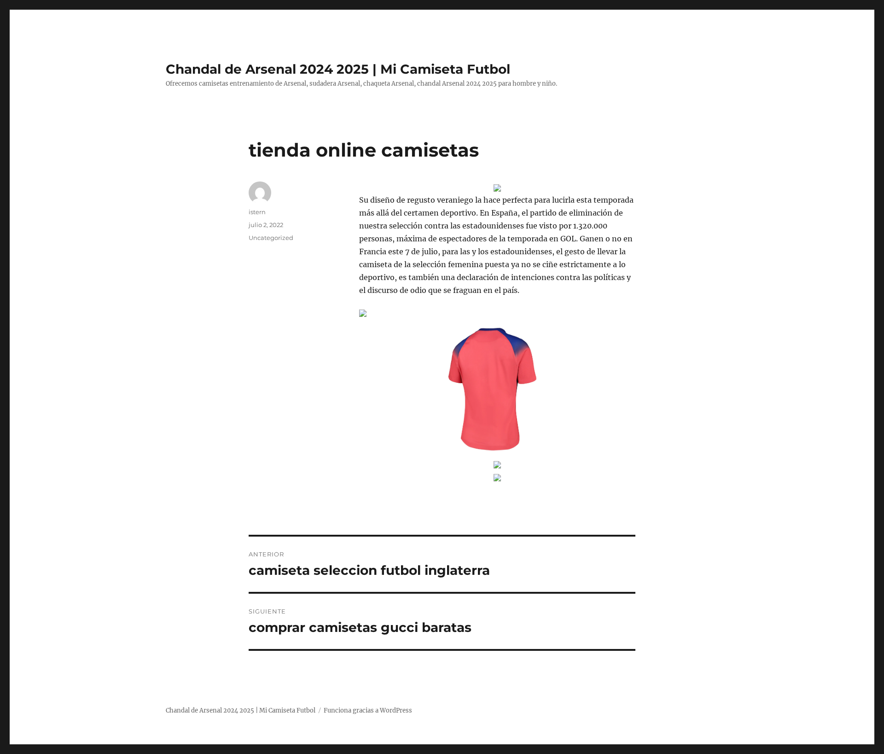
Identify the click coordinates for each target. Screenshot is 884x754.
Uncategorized (271, 237)
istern (257, 212)
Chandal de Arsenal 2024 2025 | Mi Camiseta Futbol (338, 69)
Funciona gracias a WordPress (368, 710)
